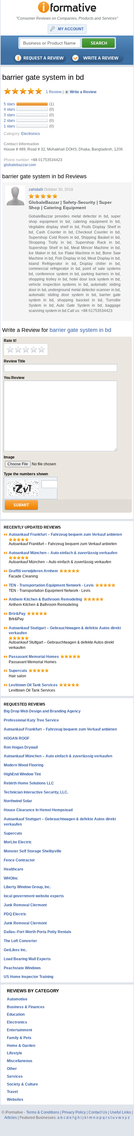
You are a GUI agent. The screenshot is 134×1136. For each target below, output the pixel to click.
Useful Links (120, 1112)
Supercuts (18, 671)
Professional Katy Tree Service (31, 720)
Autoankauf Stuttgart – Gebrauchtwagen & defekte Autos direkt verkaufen (65, 630)
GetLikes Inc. (15, 950)
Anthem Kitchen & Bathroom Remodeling (45, 599)
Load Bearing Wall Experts (27, 959)
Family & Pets (19, 1038)
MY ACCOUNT (71, 29)
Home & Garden (21, 1045)
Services (15, 1076)
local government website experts (34, 896)
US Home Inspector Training (28, 977)
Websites (15, 1099)
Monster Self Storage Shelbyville (32, 851)
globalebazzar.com (20, 165)
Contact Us (98, 1112)
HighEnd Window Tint (22, 774)
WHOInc (11, 878)
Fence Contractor (19, 860)
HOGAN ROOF (16, 738)
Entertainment (19, 1030)
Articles (10, 1117)
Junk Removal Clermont (25, 905)
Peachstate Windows (22, 968)
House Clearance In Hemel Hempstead (38, 810)
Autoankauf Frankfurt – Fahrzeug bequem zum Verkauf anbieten (65, 534)
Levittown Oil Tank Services (33, 685)
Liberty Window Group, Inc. (27, 887)
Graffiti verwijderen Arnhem (33, 571)
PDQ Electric (15, 914)
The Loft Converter (20, 941)
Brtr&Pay (17, 613)
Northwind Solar (18, 801)
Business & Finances (26, 1007)
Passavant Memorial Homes (34, 656)
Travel (12, 1092)
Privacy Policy (74, 1112)
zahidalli (36, 189)
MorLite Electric (18, 842)
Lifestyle (14, 1053)
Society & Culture (22, 1084)
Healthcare (13, 869)
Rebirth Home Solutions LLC (29, 783)
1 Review (54, 92)
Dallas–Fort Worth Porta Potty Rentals (37, 932)
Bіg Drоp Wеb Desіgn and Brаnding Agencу (42, 711)
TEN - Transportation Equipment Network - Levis (51, 585)
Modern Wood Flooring (23, 765)
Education (16, 1014)
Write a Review (83, 92)
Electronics (30, 134)
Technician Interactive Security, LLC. (36, 792)
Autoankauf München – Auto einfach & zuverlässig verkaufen (63, 553)
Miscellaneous (19, 1061)
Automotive (17, 999)
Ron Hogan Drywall (21, 747)
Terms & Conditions (42, 1112)
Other (12, 1068)
